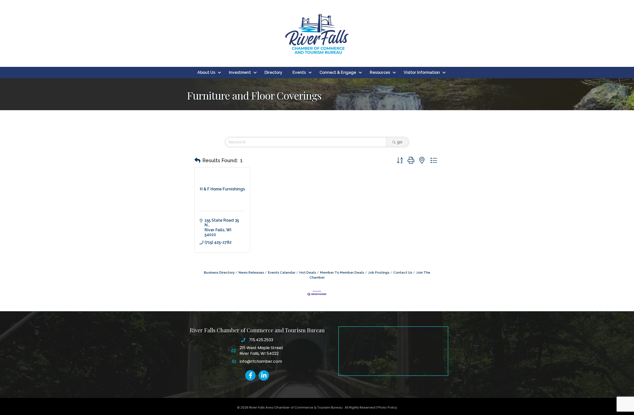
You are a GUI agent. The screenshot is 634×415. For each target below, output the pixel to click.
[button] (197, 160)
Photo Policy (387, 407)
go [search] (399, 142)
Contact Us (402, 272)
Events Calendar (281, 272)
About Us (206, 72)
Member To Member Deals (342, 272)
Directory (273, 72)
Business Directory (219, 272)
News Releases (251, 272)
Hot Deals (307, 272)
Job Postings (378, 272)
